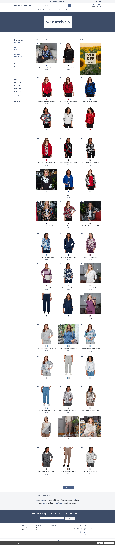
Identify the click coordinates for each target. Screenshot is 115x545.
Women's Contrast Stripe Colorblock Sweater (68, 162)
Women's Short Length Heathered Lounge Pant (46, 410)
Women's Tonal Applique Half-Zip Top (90, 318)
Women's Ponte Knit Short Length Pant (68, 471)
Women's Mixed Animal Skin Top (68, 287)
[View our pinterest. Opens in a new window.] (58, 540)
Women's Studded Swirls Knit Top (90, 287)
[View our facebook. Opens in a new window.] (56, 540)
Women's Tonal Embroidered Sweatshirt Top (68, 348)
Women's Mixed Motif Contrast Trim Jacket (90, 193)
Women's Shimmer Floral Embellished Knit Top (68, 67)
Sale (15, 51)
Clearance (16, 58)
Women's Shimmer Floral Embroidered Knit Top (90, 380)
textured (57, 499)
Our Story (53, 527)
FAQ (37, 527)
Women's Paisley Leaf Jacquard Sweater (46, 67)
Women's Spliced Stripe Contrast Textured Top (68, 101)
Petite (15, 49)
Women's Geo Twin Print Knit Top (90, 257)
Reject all (100, 543)
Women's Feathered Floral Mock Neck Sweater (46, 193)
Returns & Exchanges (40, 533)
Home (15, 34)
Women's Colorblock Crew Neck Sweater (46, 287)
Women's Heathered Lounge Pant (68, 380)
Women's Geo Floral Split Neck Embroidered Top (68, 132)
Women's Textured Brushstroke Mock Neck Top (68, 410)
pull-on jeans (42, 500)
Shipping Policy (39, 531)
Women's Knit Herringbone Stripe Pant (68, 440)
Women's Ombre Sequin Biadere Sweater (90, 440)
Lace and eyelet (59, 503)
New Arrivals (17, 42)
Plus (15, 47)
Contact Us (98, 1)
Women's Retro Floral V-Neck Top (46, 132)
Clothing (16, 44)
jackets (44, 504)
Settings (94, 543)
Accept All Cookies (109, 543)
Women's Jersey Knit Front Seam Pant (46, 318)
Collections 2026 (18, 56)
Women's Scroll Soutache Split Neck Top (68, 318)
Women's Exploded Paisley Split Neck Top (46, 257)
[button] (21, 66)
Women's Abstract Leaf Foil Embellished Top (90, 410)
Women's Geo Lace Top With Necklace (90, 471)
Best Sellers (17, 54)
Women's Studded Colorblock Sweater (46, 440)
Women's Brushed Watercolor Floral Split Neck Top (46, 380)
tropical (43, 503)
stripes (68, 499)
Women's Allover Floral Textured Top (90, 101)
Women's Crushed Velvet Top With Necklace (90, 132)
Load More (68, 487)
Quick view (46, 53)
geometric (65, 502)
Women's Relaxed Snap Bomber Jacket (68, 257)
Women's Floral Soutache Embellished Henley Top (46, 348)
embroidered (50, 499)
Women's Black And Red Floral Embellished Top (46, 101)
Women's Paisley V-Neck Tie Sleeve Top (68, 225)
